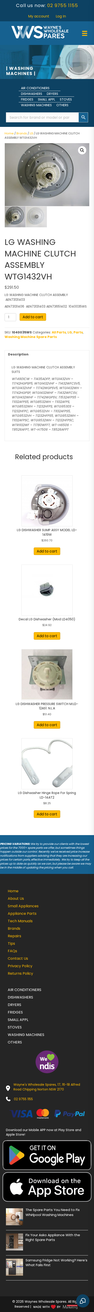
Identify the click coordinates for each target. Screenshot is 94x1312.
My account (38, 16)
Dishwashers (31, 93)
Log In (61, 16)
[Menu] (84, 33)
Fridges (27, 99)
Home (9, 133)
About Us (16, 898)
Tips (11, 943)
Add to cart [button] (47, 551)
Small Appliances (23, 906)
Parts (78, 332)
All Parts (59, 332)
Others (62, 105)
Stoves (66, 99)
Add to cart (33, 317)
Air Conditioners (35, 88)
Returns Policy (20, 973)
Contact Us (18, 958)
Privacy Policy (20, 966)
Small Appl (46, 99)
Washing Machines (36, 105)
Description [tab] (18, 354)
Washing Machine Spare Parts (31, 337)
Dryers (52, 93)
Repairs (14, 936)
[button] (82, 150)
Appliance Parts (22, 913)
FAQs (12, 951)
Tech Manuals (20, 921)
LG (31, 133)
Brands (21, 133)
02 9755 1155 (62, 5)
